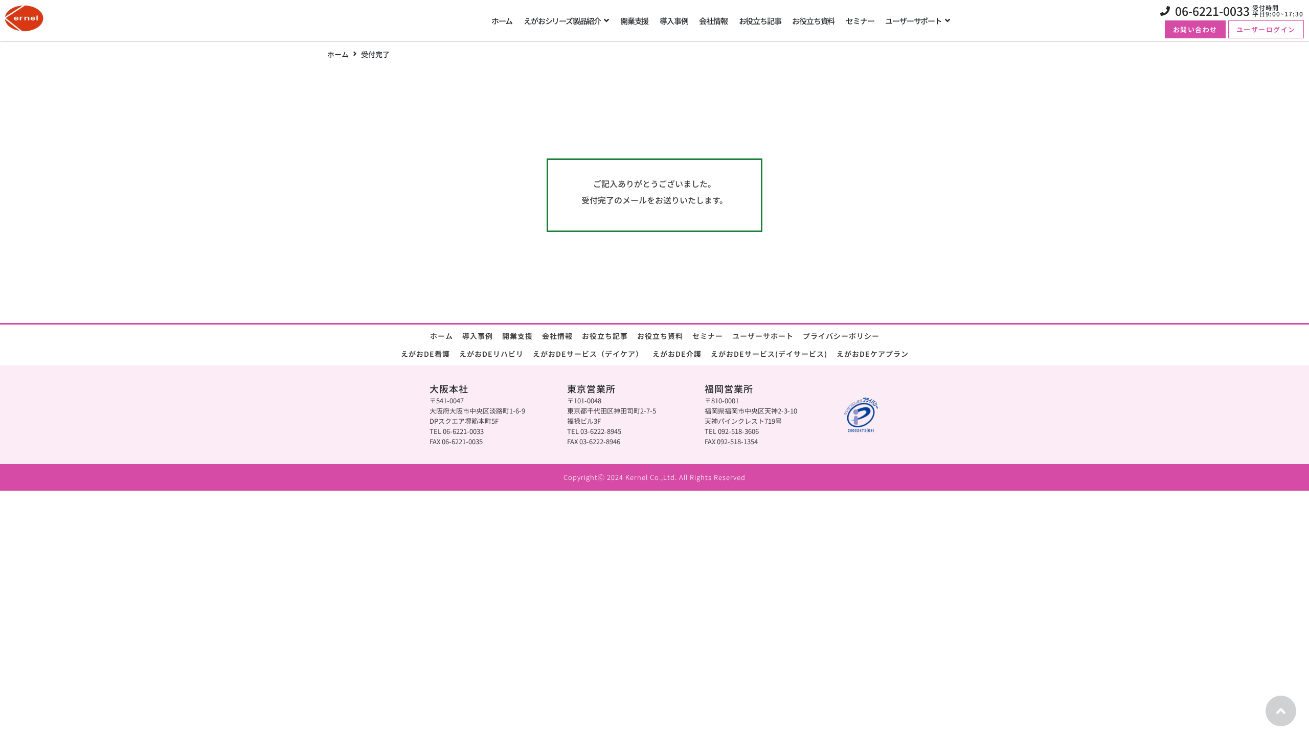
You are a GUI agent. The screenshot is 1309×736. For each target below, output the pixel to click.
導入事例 (477, 336)
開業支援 (517, 336)
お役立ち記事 (605, 336)
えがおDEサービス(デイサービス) (769, 354)
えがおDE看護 (425, 354)
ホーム (338, 54)
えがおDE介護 (677, 354)
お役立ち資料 (660, 336)
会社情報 (557, 336)
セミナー (707, 336)
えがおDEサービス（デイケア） (588, 354)
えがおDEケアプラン (873, 354)
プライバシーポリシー (841, 336)
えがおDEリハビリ (491, 354)
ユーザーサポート (763, 336)
